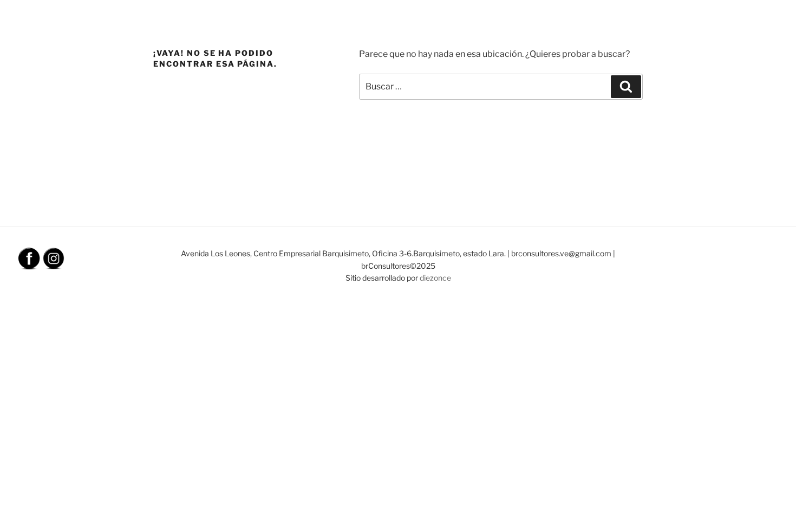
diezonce (435, 277)
